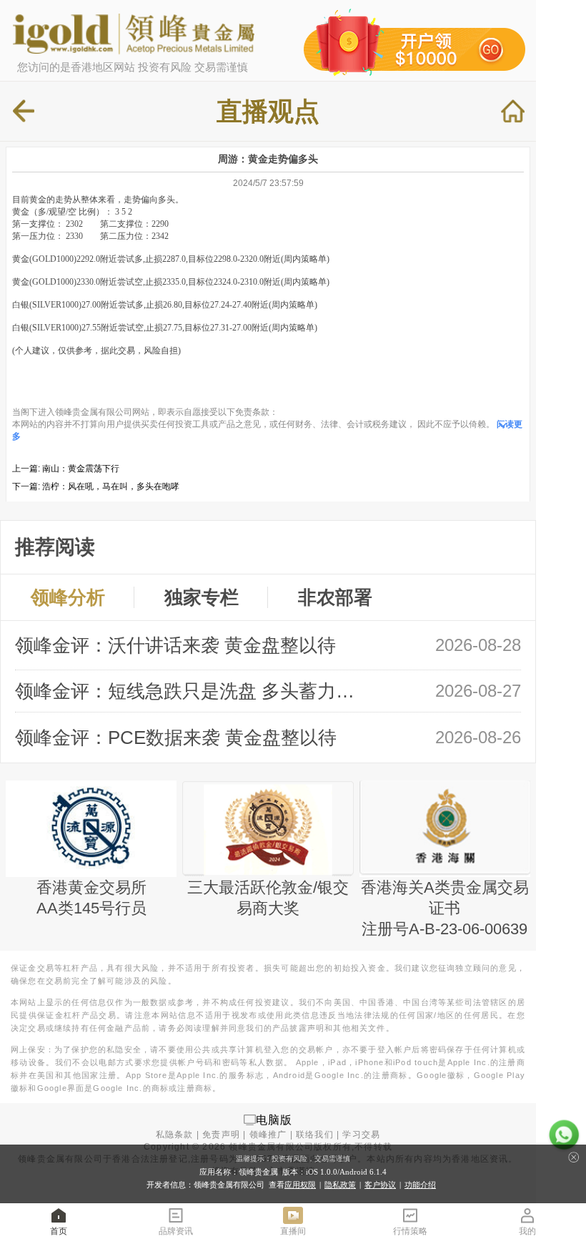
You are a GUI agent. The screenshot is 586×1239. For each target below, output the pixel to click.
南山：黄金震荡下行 (80, 469)
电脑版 (274, 1119)
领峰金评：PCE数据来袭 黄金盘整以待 (176, 737)
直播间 (293, 1231)
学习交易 (361, 1135)
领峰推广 (268, 1135)
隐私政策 (340, 1184)
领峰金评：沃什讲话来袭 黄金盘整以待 (175, 645)
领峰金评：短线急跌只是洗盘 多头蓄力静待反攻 (192, 691)
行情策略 (410, 1231)
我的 (527, 1231)
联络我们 (315, 1135)
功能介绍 (420, 1184)
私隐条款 (175, 1135)
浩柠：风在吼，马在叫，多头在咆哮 (110, 486)
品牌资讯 (176, 1231)
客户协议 (380, 1184)
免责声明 (221, 1135)
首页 (58, 1231)
